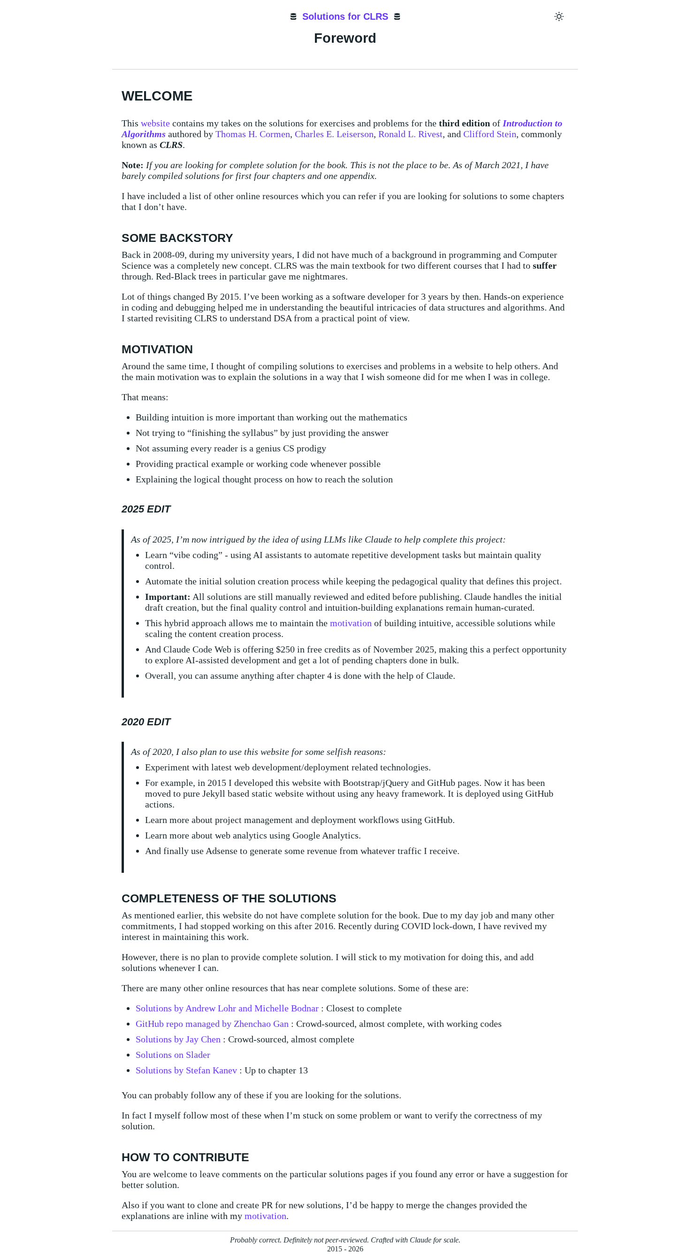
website (155, 123)
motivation (351, 623)
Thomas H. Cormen (252, 134)
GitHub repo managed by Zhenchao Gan (212, 1023)
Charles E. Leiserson (334, 134)
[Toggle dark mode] (559, 16)
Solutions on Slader (173, 1054)
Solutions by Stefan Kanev (186, 1070)
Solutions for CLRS (345, 16)
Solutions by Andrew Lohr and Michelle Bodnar (227, 1008)
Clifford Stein (489, 134)
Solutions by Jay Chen (178, 1039)
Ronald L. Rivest (410, 134)
